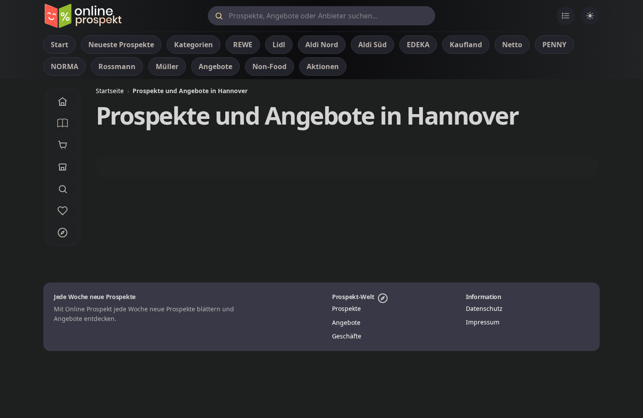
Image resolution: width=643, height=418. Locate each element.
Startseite (110, 91)
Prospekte (346, 308)
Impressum (483, 322)
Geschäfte (346, 336)
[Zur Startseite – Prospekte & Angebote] (82, 15)
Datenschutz (484, 308)
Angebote (346, 322)
